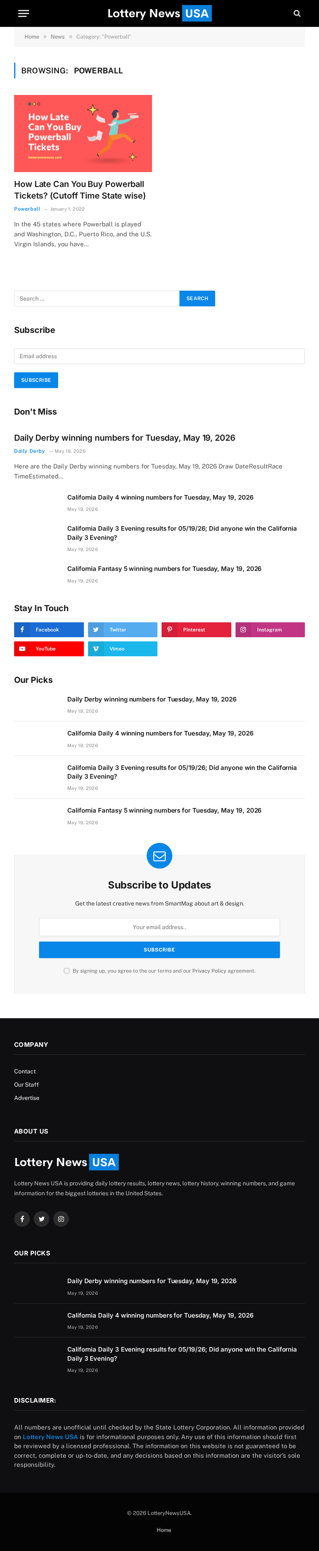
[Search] (296, 13)
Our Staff (26, 1084)
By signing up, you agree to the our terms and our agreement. (163, 971)
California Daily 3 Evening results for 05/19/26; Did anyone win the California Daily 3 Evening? (182, 532)
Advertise (26, 1098)
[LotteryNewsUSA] (159, 13)
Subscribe (36, 380)
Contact (25, 1071)
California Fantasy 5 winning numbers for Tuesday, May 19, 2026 (164, 569)
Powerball (27, 209)
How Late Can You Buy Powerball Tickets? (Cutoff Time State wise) (80, 189)
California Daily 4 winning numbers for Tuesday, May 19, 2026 (160, 497)
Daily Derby (29, 451)
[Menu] (23, 13)
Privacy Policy (209, 971)
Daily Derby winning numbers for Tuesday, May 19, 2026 (125, 438)
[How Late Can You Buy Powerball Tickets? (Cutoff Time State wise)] (83, 133)
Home (164, 1530)
